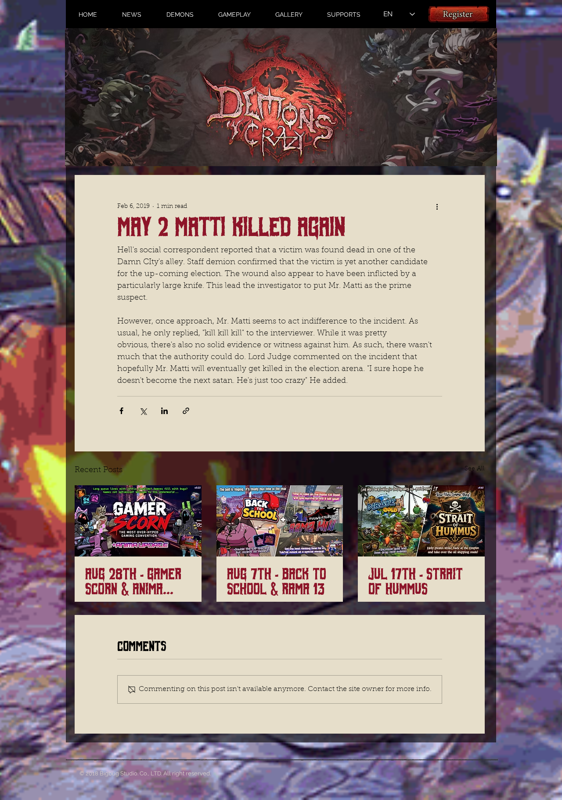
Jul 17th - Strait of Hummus (415, 582)
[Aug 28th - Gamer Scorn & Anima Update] (138, 520)
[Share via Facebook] (121, 411)
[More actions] (437, 206)
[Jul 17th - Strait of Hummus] (421, 520)
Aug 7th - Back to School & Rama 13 (276, 582)
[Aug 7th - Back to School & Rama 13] (279, 520)
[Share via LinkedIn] (164, 411)
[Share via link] (186, 411)
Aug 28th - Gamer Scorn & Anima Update (133, 582)
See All (475, 469)
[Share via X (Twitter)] (143, 411)
